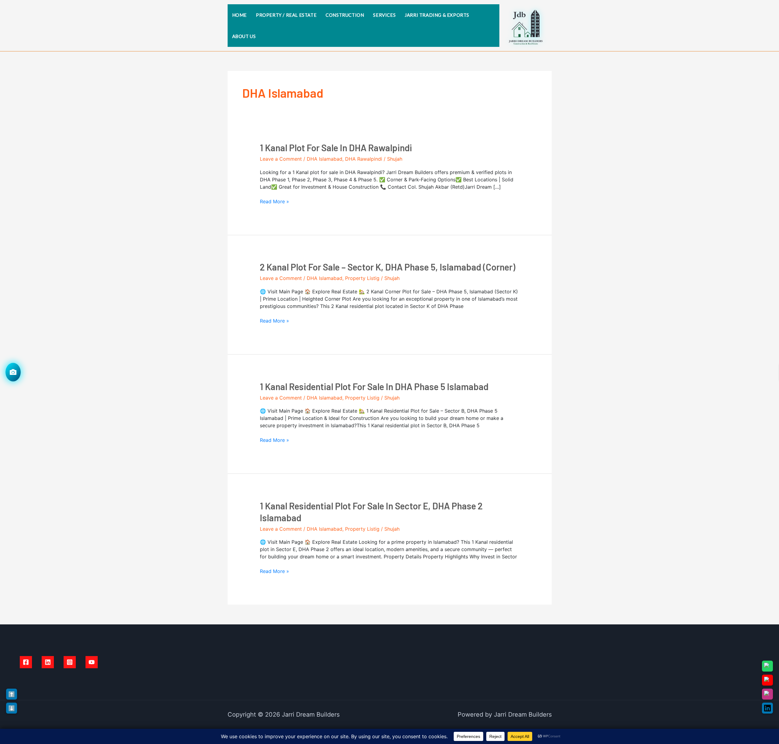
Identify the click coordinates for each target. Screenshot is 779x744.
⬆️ (11, 694)
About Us (244, 36)
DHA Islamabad (324, 159)
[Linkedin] (48, 662)
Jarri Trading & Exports (437, 15)
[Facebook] (26, 662)
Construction (345, 15)
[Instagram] (70, 662)
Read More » (274, 201)
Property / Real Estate (286, 15)
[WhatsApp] (767, 666)
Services (384, 15)
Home (239, 15)
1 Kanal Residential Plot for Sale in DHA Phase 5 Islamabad (374, 386)
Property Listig (362, 278)
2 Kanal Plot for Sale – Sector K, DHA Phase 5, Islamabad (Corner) (387, 266)
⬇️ (11, 708)
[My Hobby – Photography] (13, 372)
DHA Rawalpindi (363, 159)
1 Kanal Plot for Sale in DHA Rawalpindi (336, 147)
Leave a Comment (281, 159)
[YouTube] (92, 662)
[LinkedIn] (767, 708)
